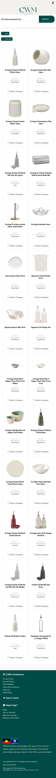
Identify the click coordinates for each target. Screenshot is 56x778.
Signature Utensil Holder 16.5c (40, 277)
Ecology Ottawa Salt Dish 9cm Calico (41, 483)
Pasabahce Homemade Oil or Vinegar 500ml (41, 637)
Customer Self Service (17, 770)
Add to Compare (16, 91)
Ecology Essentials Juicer (40, 224)
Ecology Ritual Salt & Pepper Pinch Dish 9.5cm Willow (15, 381)
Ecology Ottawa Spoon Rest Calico (41, 122)
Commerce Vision (33, 770)
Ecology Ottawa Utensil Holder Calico (15, 122)
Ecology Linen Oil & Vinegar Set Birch (41, 534)
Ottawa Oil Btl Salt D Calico (15, 636)
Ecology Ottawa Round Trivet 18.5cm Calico (15, 483)
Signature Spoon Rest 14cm (15, 327)
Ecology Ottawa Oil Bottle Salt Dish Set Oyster (15, 174)
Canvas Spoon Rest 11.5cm (15, 276)
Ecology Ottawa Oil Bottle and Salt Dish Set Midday (15, 586)
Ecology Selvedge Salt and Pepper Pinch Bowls (15, 431)
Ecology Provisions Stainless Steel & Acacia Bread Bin (41, 174)
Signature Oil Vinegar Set (41, 327)
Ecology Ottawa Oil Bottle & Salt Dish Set (15, 534)
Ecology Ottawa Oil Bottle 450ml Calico (15, 71)
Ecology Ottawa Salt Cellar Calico (41, 71)
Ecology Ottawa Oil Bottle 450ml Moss (41, 431)
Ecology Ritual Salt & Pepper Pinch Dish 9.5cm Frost (41, 381)
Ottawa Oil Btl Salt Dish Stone (41, 586)
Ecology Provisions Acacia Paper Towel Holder (15, 225)
